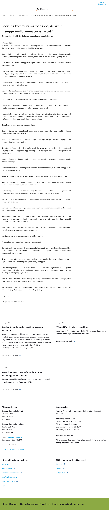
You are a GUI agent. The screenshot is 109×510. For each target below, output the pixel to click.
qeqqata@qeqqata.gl (14, 437)
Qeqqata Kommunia (8, 15)
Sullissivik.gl (60, 473)
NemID (58, 468)
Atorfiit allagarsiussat (9, 477)
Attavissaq (5, 464)
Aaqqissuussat (7, 468)
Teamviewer (6, 486)
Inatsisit (59, 464)
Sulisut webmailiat (8, 481)
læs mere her (78, 504)
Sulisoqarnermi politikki (10, 473)
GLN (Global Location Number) (13, 450)
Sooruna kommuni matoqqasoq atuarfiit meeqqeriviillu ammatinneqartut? (55, 15)
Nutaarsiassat (23, 15)
